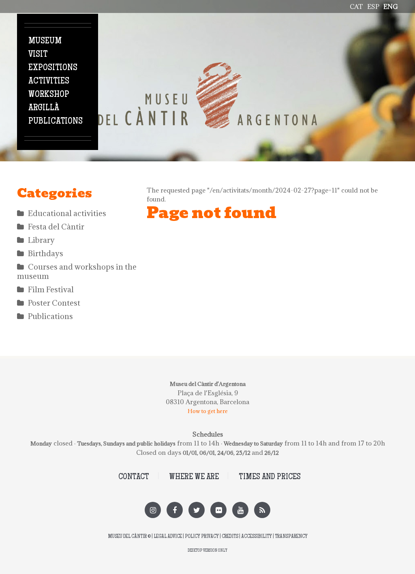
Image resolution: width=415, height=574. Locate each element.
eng (390, 6)
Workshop (48, 95)
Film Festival (51, 289)
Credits (230, 537)
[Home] (207, 67)
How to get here (208, 411)
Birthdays (45, 253)
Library (41, 240)
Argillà (43, 108)
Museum (45, 41)
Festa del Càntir (56, 226)
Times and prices (270, 477)
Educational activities (67, 213)
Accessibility (256, 537)
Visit (37, 55)
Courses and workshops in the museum (77, 271)
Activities (48, 81)
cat (356, 6)
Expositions (52, 68)
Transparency (291, 537)
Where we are (194, 477)
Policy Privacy (202, 537)
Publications (55, 121)
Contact (133, 477)
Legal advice (168, 537)
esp (373, 6)
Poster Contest (54, 303)
